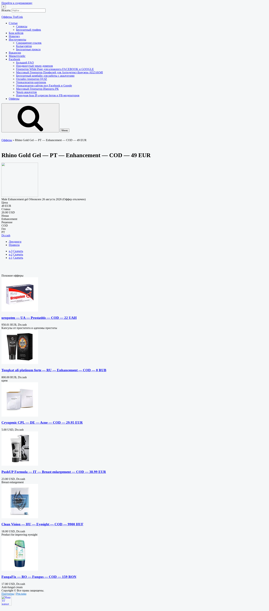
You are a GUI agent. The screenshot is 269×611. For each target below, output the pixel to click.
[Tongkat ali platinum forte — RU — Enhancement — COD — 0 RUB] (19, 363)
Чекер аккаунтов (26, 92)
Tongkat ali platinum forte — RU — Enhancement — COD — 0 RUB (53, 370)
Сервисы (21, 26)
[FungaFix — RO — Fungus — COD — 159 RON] (19, 569)
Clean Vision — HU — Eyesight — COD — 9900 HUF (42, 524)
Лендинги (15, 241)
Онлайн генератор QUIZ (31, 79)
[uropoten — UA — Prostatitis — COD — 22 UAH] (19, 310)
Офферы (14, 98)
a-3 (10, 251)
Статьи (13, 23)
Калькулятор (24, 46)
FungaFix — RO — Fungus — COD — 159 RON (38, 577)
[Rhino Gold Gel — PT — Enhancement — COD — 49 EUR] (19, 196)
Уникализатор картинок (31, 82)
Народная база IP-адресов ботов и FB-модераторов (47, 95)
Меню (64, 130)
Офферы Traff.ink (12, 16)
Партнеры (7, 593)
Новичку (14, 36)
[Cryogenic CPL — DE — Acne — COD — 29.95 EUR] (19, 415)
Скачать (18, 251)
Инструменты (17, 39)
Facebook (14, 59)
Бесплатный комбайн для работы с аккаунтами (45, 75)
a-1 (10, 257)
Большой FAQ (25, 62)
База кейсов (16, 33)
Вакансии (15, 52)
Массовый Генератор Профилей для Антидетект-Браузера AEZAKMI (59, 72)
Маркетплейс (17, 56)
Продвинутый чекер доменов (34, 65)
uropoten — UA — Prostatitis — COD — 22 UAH (39, 318)
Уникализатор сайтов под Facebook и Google (44, 85)
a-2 (10, 254)
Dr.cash (5, 235)
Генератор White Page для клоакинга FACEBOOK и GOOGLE (55, 69)
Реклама (21, 593)
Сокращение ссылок (29, 42)
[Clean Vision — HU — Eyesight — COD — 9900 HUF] (19, 517)
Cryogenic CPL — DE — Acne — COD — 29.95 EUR (42, 422)
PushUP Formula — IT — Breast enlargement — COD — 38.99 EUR (53, 472)
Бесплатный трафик (28, 29)
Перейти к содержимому (16, 3)
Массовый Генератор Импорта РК (37, 88)
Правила (14, 244)
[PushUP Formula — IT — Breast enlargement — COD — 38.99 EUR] (19, 464)
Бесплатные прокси (28, 49)
